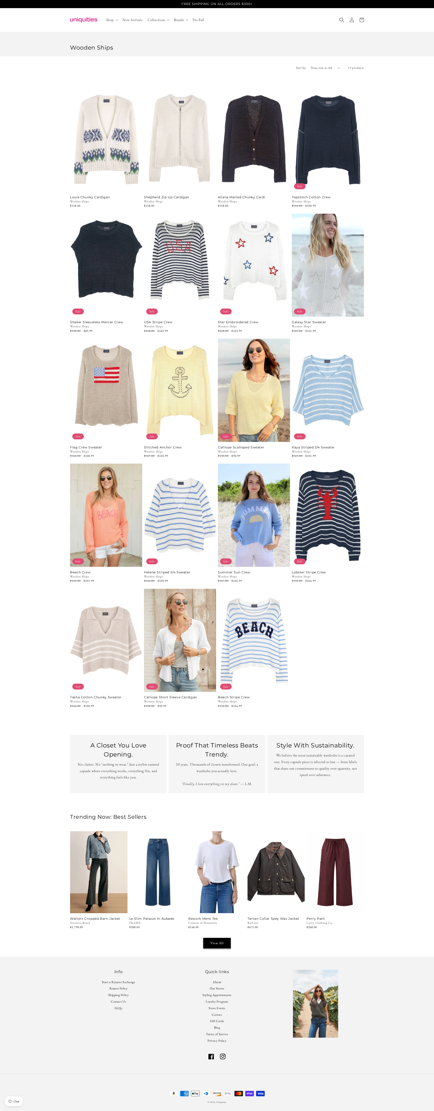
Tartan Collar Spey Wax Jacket (273, 918)
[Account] (352, 20)
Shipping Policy (118, 995)
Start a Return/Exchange (118, 982)
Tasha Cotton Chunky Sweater (96, 697)
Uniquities (221, 1102)
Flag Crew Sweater (86, 447)
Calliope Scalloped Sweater (241, 447)
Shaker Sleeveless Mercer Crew (96, 322)
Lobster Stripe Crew (309, 572)
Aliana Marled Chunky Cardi (241, 197)
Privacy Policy (217, 1040)
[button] (112, 20)
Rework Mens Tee (203, 918)
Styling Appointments (217, 995)
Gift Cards (217, 1021)
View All (217, 943)
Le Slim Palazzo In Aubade (151, 918)
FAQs (118, 1008)
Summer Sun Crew (234, 572)
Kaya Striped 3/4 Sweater (313, 447)
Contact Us (118, 1001)
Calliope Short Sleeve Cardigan (170, 697)
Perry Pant (316, 918)
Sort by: (301, 68)
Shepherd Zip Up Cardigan (166, 197)
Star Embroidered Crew (238, 322)
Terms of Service (217, 1034)
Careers (217, 1014)
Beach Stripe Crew (234, 697)
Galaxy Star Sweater (309, 322)
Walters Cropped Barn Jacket (95, 918)
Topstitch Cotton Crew (311, 197)
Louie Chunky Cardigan (90, 197)
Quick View (106, 185)
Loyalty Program (217, 1001)
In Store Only (99, 907)
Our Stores (217, 988)
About (217, 982)
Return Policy (118, 988)
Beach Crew (80, 572)
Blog (217, 1027)
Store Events (217, 1008)
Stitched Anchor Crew (163, 447)
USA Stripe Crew (158, 322)
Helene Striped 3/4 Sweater (167, 572)
